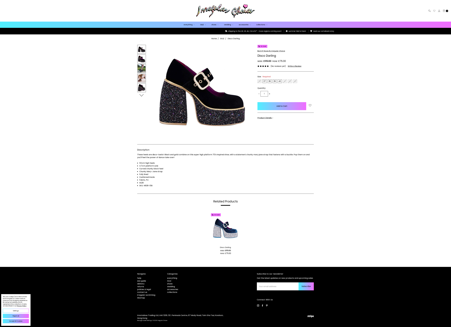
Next (141, 95)
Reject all (16, 316)
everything (188, 24)
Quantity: (261, 88)
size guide (141, 281)
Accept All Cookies (15, 321)
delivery (140, 283)
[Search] (429, 11)
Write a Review (294, 66)
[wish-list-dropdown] (310, 105)
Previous (141, 40)
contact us (142, 292)
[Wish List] (434, 11)
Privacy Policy (21, 306)
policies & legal (144, 289)
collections (261, 24)
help (139, 278)
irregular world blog (146, 295)
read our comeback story (290, 31)
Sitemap (141, 297)
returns (140, 286)
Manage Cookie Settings (144, 320)
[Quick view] (237, 215)
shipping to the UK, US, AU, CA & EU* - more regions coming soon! (221, 31)
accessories (244, 24)
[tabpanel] (225, 234)
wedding (227, 24)
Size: (264, 76)
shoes (214, 24)
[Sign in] (439, 11)
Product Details (264, 117)
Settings (16, 311)
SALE (202, 24)
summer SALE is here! (263, 31)
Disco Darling (225, 247)
